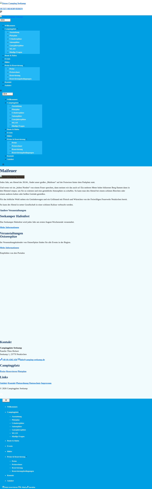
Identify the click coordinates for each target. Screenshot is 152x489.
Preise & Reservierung (14, 65)
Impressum (46, 383)
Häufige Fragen (16, 52)
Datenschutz (34, 383)
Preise (12, 69)
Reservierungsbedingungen (20, 79)
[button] (1, 91)
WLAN (13, 49)
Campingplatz (10, 29)
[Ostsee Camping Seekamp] (11, 17)
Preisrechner (15, 72)
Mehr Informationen (9, 227)
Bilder (7, 62)
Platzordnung (22, 383)
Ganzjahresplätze (17, 46)
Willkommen (10, 26)
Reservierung (15, 75)
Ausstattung (14, 32)
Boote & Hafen (11, 55)
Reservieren (11, 371)
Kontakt (8, 82)
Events (7, 59)
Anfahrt (8, 85)
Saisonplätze (14, 42)
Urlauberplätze (16, 39)
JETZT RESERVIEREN (11, 8)
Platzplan (13, 36)
